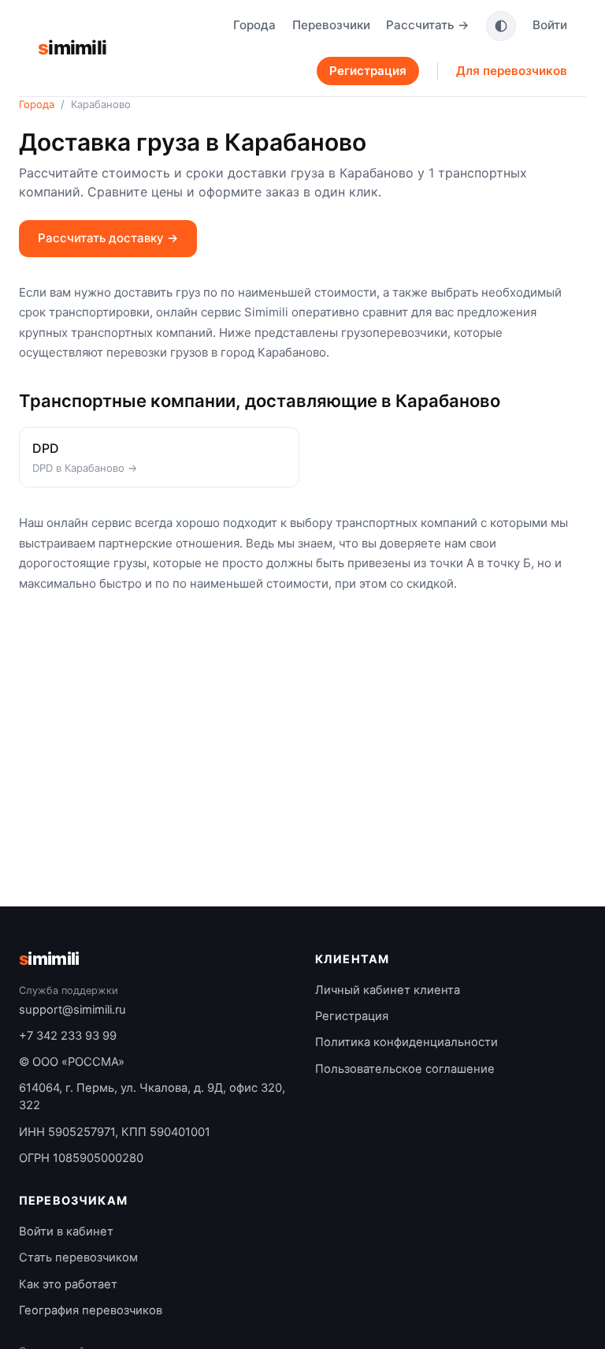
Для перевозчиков (511, 70)
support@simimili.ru (72, 1010)
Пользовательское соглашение (405, 1069)
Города (254, 24)
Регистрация (367, 70)
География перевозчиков (90, 1310)
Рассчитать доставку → (108, 237)
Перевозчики (331, 24)
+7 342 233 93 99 (68, 1036)
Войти (550, 24)
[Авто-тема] (501, 26)
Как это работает (68, 1284)
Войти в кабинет (66, 1231)
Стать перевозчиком (78, 1257)
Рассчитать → (428, 24)
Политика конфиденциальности (406, 1042)
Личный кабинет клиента (387, 990)
